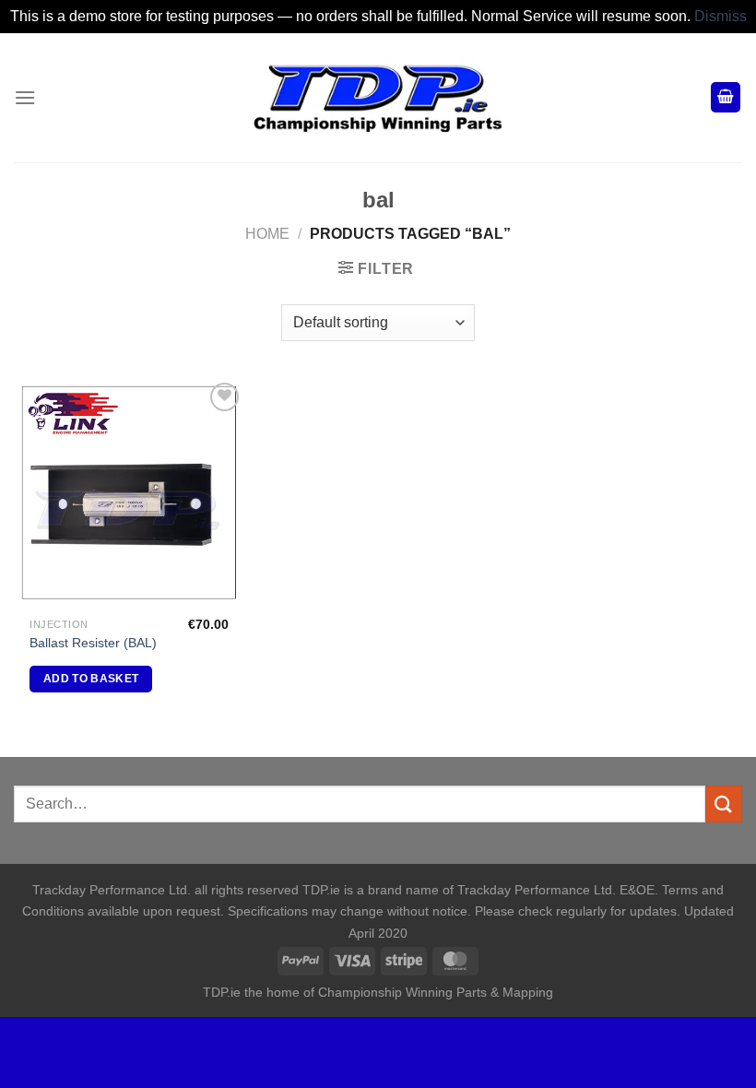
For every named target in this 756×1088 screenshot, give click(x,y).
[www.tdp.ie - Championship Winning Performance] (378, 97)
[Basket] (725, 97)
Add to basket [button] (91, 678)
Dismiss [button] (720, 16)
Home (267, 234)
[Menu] (25, 97)
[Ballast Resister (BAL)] (129, 493)
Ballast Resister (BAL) (93, 642)
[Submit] (723, 804)
